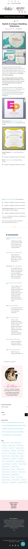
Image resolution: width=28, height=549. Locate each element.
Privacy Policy (21, 540)
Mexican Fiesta (14, 466)
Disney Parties (15, 456)
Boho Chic (11, 448)
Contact (17, 541)
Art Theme (4, 445)
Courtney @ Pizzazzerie (11, 237)
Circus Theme (21, 450)
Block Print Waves (15, 121)
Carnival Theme (5, 450)
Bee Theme (4, 448)
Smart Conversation (10, 199)
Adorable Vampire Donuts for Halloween (12, 428)
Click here (4, 216)
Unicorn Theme (15, 479)
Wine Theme (5, 482)
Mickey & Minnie (6, 469)
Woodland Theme (22, 482)
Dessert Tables (12, 453)
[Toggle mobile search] (22, 12)
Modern (13, 469)
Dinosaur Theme (6, 456)
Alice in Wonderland (16, 442)
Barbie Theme (20, 445)
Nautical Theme (5, 472)
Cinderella (13, 450)
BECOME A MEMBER (16, 3)
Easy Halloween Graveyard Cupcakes (11, 435)
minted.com (12, 89)
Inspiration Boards (6, 464)
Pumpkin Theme (15, 474)
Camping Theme (20, 448)
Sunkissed (13, 123)
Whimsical (23, 479)
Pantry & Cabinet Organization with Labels (13, 422)
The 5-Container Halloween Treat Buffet (12, 432)
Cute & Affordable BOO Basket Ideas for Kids (13, 425)
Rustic (13, 477)
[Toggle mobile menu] (25, 12)
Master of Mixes (22, 464)
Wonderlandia (13, 482)
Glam (3, 461)
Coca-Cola (4, 453)
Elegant (22, 456)
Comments (19, 28)
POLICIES (13, 506)
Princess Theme (5, 474)
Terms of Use (11, 541)
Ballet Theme (12, 445)
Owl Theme (14, 472)
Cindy (7, 339)
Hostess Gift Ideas (20, 461)
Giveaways (20, 458)
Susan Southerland (10, 283)
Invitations (14, 464)
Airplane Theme (5, 442)
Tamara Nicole (9, 252)
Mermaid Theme (6, 466)
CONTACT (13, 508)
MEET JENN (13, 504)
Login (8, 3)
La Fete (13, 152)
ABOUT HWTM (13, 503)
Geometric (14, 458)
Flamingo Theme (6, 458)
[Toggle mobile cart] (19, 12)
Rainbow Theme (6, 477)
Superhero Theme (6, 479)
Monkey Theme (20, 469)
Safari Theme (19, 477)
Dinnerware (20, 453)
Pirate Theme (22, 472)
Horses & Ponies (10, 461)
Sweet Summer (9, 160)
